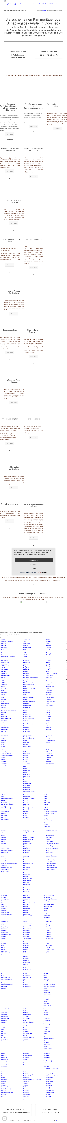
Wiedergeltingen (27, 1094)
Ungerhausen (47, 1044)
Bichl (24, 686)
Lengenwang (26, 867)
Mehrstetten (4, 895)
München (25, 906)
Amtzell (48, 639)
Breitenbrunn (49, 675)
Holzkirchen (26, 804)
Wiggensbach (49, 1074)
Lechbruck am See (28, 863)
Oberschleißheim (27, 923)
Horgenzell (26, 810)
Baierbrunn (3, 688)
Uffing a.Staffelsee (48, 1037)
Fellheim (3, 742)
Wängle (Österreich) (6, 1089)
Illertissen (46, 807)
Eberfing (3, 714)
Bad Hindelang (4, 669)
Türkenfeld (46, 1027)
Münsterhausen (27, 914)
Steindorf (25, 1026)
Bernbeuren (26, 675)
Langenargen (4, 865)
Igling (45, 800)
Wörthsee (48, 1096)
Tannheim (46, 1009)
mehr (34, 568)
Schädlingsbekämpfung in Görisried (15, 10)
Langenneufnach (5, 871)
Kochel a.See (26, 848)
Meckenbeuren (27, 890)
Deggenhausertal (5, 703)
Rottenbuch (26, 983)
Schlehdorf (46, 1000)
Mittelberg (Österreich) (6, 914)
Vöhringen (46, 1066)
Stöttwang (25, 1035)
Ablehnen (33, 564)
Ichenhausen (47, 795)
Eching (2, 722)
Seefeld (2, 1029)
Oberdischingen (4, 925)
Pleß (24, 951)
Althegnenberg (27, 647)
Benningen (26, 664)
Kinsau (25, 835)
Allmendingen (26, 643)
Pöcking (25, 953)
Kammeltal (3, 837)
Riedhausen (4, 981)
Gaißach (3, 750)
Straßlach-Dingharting (28, 1037)
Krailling (48, 839)
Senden (2, 1035)
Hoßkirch (25, 811)
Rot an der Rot (27, 977)
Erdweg (48, 712)
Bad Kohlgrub (4, 671)
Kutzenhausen (49, 852)
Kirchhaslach (26, 841)
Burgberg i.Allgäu (50, 686)
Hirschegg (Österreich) (6, 806)
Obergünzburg (4, 927)
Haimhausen (26, 770)
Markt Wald (26, 882)
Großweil (48, 757)
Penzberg (3, 947)
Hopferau (25, 806)
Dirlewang (48, 699)
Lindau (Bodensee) (51, 863)
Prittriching (49, 945)
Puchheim (48, 947)
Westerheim (26, 1092)
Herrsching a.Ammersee (7, 798)
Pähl (2, 942)
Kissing (25, 845)
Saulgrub (46, 981)
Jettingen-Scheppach (28, 832)
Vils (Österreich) (48, 1061)
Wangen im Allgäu (5, 1087)
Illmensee (46, 809)
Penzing (3, 949)
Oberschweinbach (27, 927)
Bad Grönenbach (5, 666)
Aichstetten (3, 651)
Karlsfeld (3, 841)
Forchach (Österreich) (28, 739)
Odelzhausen (49, 921)
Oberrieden (3, 938)
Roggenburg (4, 986)
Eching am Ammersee (6, 724)
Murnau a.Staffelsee (28, 916)
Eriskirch (48, 716)
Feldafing (3, 739)
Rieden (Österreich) (5, 977)
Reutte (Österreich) (28, 970)
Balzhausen (4, 692)
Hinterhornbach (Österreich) (7, 804)
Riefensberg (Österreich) (7, 984)
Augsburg (48, 653)
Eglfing (25, 710)
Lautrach (25, 862)
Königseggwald (50, 835)
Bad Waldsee (4, 679)
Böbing (48, 664)
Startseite (44, 10)
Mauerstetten (26, 888)
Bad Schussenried (5, 675)
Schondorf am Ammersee (7, 1009)
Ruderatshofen (27, 986)
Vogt (45, 1063)
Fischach (3, 746)
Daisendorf (3, 699)
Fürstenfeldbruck (50, 740)
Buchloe (48, 684)
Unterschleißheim (5, 1065)
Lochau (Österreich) (51, 869)
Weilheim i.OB (27, 1076)
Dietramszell (26, 707)
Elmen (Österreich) (28, 724)
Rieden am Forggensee (6, 979)
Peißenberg (3, 943)
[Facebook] (61, 1120)
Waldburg (3, 1077)
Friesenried (49, 735)
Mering (2, 904)
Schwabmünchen (5, 1018)
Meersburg (26, 891)
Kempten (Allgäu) (5, 848)
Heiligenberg (26, 785)
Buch (47, 681)
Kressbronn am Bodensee (52, 843)
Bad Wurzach (4, 684)
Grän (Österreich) (27, 763)
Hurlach (25, 815)
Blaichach (48, 660)
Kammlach (3, 839)
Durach (48, 703)
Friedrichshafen (27, 746)
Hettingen (3, 800)
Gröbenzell (49, 753)
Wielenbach (26, 1096)
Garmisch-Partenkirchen (7, 755)
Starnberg (25, 1024)
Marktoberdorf (26, 884)
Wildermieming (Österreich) (53, 1076)
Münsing (25, 910)
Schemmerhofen (48, 994)
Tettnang (46, 1012)
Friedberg (25, 744)
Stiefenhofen (26, 1031)
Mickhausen (4, 906)
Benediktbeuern (27, 662)
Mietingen (3, 908)
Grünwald (48, 761)
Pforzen (3, 955)
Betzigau (25, 681)
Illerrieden (46, 804)
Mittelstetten (26, 899)
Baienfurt (3, 686)
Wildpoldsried (49, 1077)
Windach (48, 1083)
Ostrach (48, 930)
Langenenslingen (5, 869)
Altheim (25, 649)
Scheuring (46, 998)
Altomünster (26, 651)
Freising (25, 740)
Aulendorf (48, 655)
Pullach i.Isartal (50, 949)
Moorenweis (26, 904)
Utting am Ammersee (28, 1065)
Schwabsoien (4, 1020)
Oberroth (25, 921)
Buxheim (48, 694)
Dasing (2, 701)
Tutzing (45, 1033)
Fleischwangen (27, 737)
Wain (2, 1076)
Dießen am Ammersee (29, 701)
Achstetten (3, 643)
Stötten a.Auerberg (28, 1033)
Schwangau (3, 1024)
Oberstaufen (26, 932)
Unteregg (3, 1053)
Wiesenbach (49, 1072)
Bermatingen (26, 673)
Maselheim (26, 886)
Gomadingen (26, 753)
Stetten (25, 1029)
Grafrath (25, 759)
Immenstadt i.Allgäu (49, 813)
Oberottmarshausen (6, 934)
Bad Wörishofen (5, 683)
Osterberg (48, 929)
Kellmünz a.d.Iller (5, 847)
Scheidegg (46, 990)
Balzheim (3, 694)
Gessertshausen (27, 750)
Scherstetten (47, 996)
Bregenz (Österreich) (51, 673)
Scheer (45, 988)
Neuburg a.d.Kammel (49, 904)
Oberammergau (4, 921)
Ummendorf (46, 1042)
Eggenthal (3, 731)
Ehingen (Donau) (27, 716)
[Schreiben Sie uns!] (18, 47)
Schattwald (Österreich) (49, 986)
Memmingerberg (5, 899)
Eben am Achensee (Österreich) (9, 710)
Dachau (2, 697)
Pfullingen (25, 947)
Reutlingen (26, 968)
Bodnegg (48, 668)
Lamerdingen (4, 858)
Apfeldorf (48, 645)
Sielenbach (3, 1037)
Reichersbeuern (27, 962)
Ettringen (48, 727)
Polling (48, 942)
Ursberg (25, 1059)
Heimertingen (26, 789)
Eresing (48, 714)
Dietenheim (26, 703)
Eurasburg (48, 729)
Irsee (45, 822)
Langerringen (26, 856)
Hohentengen (26, 796)
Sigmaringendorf (5, 1039)
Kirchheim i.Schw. (27, 843)
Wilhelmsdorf (49, 1081)
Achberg (3, 639)
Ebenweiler (3, 712)
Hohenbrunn (4, 815)
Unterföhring (4, 1055)
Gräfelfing (25, 757)
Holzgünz (25, 800)
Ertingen (48, 722)
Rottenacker (26, 981)
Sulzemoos (26, 1041)
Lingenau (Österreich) (51, 867)
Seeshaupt (3, 1033)
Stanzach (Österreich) (28, 1022)
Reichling (25, 964)
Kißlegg (25, 847)
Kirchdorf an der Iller (28, 839)
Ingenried (46, 815)
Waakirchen (3, 1072)
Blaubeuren (49, 662)
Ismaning (46, 824)
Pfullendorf (26, 945)
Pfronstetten (26, 942)
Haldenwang (26, 774)
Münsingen (26, 912)
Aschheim (48, 649)
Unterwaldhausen (27, 1055)
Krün (47, 850)
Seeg (2, 1031)
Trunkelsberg (47, 1024)
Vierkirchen (46, 1055)
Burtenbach (49, 692)
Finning (2, 744)
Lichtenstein (49, 862)
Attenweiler (49, 651)
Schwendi (3, 1026)
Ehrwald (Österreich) (28, 718)
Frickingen (26, 742)
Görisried (25, 755)
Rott (24, 979)
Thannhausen (47, 1020)
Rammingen (26, 958)
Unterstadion (4, 1066)
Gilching (25, 752)
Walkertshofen (4, 1081)
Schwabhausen (4, 1016)
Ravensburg (26, 960)
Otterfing (48, 932)
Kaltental (3, 835)
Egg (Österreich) (5, 727)
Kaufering (3, 845)
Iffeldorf (45, 798)
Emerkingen (26, 726)
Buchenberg (49, 683)
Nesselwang (47, 897)
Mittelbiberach (26, 895)
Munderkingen (26, 908)
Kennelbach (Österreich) (7, 850)
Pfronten (25, 943)
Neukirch (46, 908)
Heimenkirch (26, 787)
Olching (48, 925)
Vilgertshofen (47, 1057)
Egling (25, 712)
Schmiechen (47, 1003)
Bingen (25, 694)
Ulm (45, 1040)
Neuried (45, 910)
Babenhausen (4, 660)
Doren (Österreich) (50, 701)
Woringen (48, 1094)
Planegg (25, 949)
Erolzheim (48, 720)
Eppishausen (26, 731)
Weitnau (25, 1083)
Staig (24, 1020)
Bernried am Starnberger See (30, 677)
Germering (3, 765)
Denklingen (3, 707)
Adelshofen (3, 645)
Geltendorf (3, 759)
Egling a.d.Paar (27, 714)
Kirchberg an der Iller (28, 837)
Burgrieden (49, 690)
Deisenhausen (4, 705)
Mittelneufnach (27, 897)
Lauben (25, 858)
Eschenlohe (49, 724)
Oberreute (3, 936)
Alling (24, 641)
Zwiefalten (26, 1100)
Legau (24, 865)
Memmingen (4, 897)
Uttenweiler (26, 1063)
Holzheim (25, 802)
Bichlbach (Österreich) (29, 688)
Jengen (2, 832)
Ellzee (25, 722)
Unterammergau (48, 1048)
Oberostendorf (4, 932)
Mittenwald (26, 901)
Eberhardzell (4, 716)
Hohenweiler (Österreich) (29, 798)
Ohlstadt (48, 923)
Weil (24, 1072)
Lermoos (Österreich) (51, 856)
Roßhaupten (26, 975)
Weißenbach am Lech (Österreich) (32, 1079)
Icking (45, 796)
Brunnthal (48, 679)
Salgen (45, 977)
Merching (3, 903)
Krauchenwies (49, 841)
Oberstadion (26, 930)
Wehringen (3, 1094)
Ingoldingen (46, 819)
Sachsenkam (47, 973)
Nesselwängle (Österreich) (50, 899)
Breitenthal (49, 677)
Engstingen (26, 729)
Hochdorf (3, 810)
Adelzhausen (4, 647)
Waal (2, 1074)
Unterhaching (4, 1057)
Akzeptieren (33, 560)
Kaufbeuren (3, 843)
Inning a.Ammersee (48, 821)
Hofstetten (3, 813)
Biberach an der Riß (28, 683)
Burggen (48, 688)
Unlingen (46, 1046)
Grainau (25, 761)
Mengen (3, 901)
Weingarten (26, 1077)
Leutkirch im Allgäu (51, 860)
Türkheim (46, 1029)
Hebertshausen (27, 783)
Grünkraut (48, 759)
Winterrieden (49, 1085)
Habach (25, 768)
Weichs (2, 1096)
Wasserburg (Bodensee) (7, 1092)
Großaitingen (49, 755)
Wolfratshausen (50, 1090)
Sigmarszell (4, 1041)
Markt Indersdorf (27, 878)
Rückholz (25, 984)
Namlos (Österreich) (49, 895)
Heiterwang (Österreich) (29, 791)
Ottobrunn (48, 936)
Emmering (26, 727)
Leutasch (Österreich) (51, 858)
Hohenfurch (3, 817)
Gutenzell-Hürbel (50, 763)
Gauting (3, 757)
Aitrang (2, 655)
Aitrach (2, 653)
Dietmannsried (27, 705)
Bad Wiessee (4, 681)
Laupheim (25, 860)
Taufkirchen (46, 1011)
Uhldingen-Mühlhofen (49, 1038)
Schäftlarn (46, 983)
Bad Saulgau (4, 673)
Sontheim (25, 1011)
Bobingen (48, 666)
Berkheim (25, 671)
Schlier (45, 1001)
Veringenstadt (47, 1053)
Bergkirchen (26, 669)
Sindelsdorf (26, 1009)
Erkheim (48, 718)
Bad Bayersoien (5, 662)
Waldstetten (4, 1079)
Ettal (47, 726)
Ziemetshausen (4, 1100)
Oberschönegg (27, 925)
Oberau (2, 923)
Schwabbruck (4, 1014)
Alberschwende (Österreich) (8, 656)
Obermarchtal (4, 930)
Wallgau (3, 1083)
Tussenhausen (47, 1031)
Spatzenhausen (27, 1014)
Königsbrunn (26, 850)
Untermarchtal (4, 1059)
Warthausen (4, 1090)
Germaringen (4, 763)
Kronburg (48, 845)
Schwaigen (3, 1022)
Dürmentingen (49, 705)
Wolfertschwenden (50, 1089)
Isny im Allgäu (47, 826)
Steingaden (26, 1028)
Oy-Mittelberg (49, 938)
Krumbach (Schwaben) (52, 848)
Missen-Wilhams (5, 912)
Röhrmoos (3, 988)
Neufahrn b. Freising (49, 906)
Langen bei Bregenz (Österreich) (9, 863)
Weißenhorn (26, 1081)
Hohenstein (26, 795)
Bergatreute (26, 668)
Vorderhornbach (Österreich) (51, 1068)
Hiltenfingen (4, 802)
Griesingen (49, 752)
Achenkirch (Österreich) (7, 641)
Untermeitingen (4, 1061)
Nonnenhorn (47, 917)
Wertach (25, 1085)
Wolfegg (48, 1087)
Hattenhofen (26, 778)
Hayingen (25, 781)
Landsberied (4, 862)
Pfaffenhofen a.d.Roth (6, 953)
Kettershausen (4, 852)
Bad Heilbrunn (4, 668)
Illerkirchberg (47, 802)
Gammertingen (4, 752)
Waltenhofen (4, 1085)
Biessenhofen (26, 692)
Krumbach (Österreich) (52, 847)
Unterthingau (26, 1053)
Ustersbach (26, 1061)
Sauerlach (46, 979)
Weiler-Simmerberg (28, 1074)
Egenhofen (3, 726)
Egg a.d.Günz (4, 729)
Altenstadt (26, 645)
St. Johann (26, 1016)
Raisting (25, 956)
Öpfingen (48, 927)
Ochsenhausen (27, 938)
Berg (24, 666)
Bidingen (25, 690)
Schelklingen (47, 992)
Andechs (48, 641)
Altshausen (26, 653)
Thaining (46, 1014)
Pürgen (48, 951)
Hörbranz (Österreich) (28, 808)
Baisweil (3, 690)
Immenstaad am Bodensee (50, 811)
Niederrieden (47, 915)
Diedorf (25, 699)
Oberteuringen (26, 936)
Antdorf (48, 643)
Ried (2, 973)
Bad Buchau (4, 664)
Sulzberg (25, 1039)
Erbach (48, 710)
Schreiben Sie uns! (18, 52)
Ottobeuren (49, 934)
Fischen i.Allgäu (27, 735)
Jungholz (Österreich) (51, 830)
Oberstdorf (26, 934)
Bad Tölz (3, 677)
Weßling (25, 1087)
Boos (47, 671)
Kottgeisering (49, 837)
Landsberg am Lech (6, 860)
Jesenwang (26, 830)
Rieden (2, 975)
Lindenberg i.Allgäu (51, 865)
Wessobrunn (26, 1089)
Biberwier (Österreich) (28, 684)
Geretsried (3, 761)
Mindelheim (3, 910)
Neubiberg (46, 901)
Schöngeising (4, 1012)
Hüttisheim (26, 817)
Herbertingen (4, 795)
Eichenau (25, 720)
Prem (47, 943)
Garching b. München (6, 753)
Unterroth (3, 1063)
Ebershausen (4, 720)
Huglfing (25, 813)
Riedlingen (3, 983)
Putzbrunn (48, 953)
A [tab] (0, 638)
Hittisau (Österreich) (6, 808)
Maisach (25, 873)
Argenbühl (48, 647)
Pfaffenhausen (4, 951)
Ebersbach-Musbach (6, 718)
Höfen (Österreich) (5, 811)
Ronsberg (25, 973)
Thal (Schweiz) (47, 1018)
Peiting (2, 945)
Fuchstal (48, 739)
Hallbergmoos (26, 776)
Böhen (47, 669)
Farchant (3, 737)
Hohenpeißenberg (5, 819)
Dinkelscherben (50, 697)
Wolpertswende (50, 1092)
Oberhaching (4, 929)
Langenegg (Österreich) (6, 867)
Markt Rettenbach (27, 880)
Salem (45, 975)
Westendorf (26, 1090)
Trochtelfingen (47, 1022)
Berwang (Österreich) (28, 679)
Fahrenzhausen (4, 735)
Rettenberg (26, 966)
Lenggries (25, 869)
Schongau (3, 1011)
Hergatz (3, 796)
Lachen (2, 856)
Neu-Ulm (46, 914)
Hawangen (26, 780)
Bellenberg (26, 660)
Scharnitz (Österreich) (49, 984)
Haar (24, 766)
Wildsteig (48, 1079)
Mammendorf (26, 874)
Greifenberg (49, 750)
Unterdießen (47, 1050)
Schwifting (3, 1028)
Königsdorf (26, 852)
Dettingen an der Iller (28, 697)
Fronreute (48, 737)
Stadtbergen (26, 1018)
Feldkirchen (3, 740)
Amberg (25, 656)
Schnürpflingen (47, 1005)
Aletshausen (26, 639)
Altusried (25, 655)
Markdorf (25, 876)
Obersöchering (27, 929)
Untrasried (26, 1057)
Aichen (2, 649)
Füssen (48, 742)
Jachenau (3, 830)
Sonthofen (26, 1012)
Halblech (25, 772)
